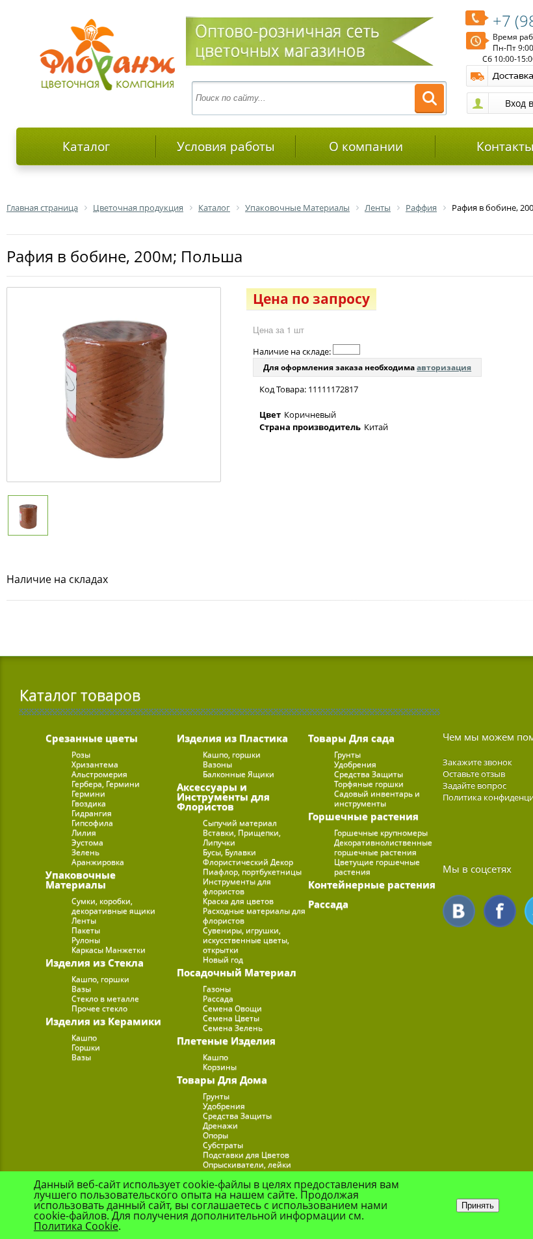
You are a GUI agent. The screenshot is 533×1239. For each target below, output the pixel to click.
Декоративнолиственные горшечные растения (383, 847)
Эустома (87, 842)
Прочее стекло (99, 1008)
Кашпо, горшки (100, 979)
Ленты (84, 920)
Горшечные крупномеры (381, 832)
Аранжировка (98, 862)
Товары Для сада (351, 737)
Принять (478, 1205)
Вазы (81, 989)
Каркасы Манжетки (109, 950)
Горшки (86, 1047)
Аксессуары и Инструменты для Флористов (223, 796)
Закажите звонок (477, 762)
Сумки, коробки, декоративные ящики (113, 906)
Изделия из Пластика (232, 737)
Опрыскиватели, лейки (247, 1164)
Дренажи (220, 1125)
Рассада (218, 998)
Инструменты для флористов (237, 886)
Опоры (215, 1135)
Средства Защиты (237, 1116)
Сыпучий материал (240, 823)
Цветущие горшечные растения (377, 867)
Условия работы (226, 146)
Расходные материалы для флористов (254, 915)
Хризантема (95, 764)
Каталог (86, 146)
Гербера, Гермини (106, 784)
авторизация (444, 367)
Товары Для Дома (222, 1079)
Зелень (85, 852)
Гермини (88, 793)
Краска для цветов (238, 901)
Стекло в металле (105, 998)
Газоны (217, 989)
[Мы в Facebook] (500, 911)
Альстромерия (99, 774)
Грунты (216, 1096)
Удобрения (224, 1106)
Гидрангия (92, 813)
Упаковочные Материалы (81, 879)
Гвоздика (89, 803)
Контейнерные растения (372, 884)
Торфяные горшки (369, 784)
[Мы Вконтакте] (459, 911)
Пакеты (86, 930)
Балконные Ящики (238, 774)
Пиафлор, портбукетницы (252, 872)
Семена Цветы (231, 1018)
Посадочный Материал (236, 972)
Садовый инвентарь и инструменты (377, 798)
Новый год (223, 959)
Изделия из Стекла (95, 962)
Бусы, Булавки (229, 852)
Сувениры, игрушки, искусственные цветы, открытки (246, 940)
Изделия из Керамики (103, 1021)
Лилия (84, 832)
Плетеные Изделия (226, 1040)
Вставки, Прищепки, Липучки (242, 837)
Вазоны (217, 764)
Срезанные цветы (92, 737)
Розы (81, 754)
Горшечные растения (363, 816)
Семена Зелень (233, 1028)
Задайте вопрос (474, 785)
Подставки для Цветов (246, 1155)
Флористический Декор (248, 862)
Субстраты (223, 1145)
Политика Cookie (76, 1226)
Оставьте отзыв (474, 774)
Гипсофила (92, 823)
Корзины (220, 1067)
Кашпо (84, 1037)
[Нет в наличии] (346, 349)
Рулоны (86, 940)
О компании (366, 146)
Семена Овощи (232, 1008)
